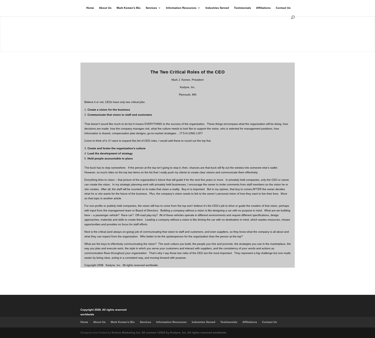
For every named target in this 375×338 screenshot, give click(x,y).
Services (151, 7)
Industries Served (217, 7)
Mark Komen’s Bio (129, 7)
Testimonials (242, 7)
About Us (105, 7)
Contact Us (283, 7)
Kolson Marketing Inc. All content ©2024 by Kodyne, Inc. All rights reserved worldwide (169, 332)
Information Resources (181, 7)
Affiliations (263, 7)
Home (90, 7)
